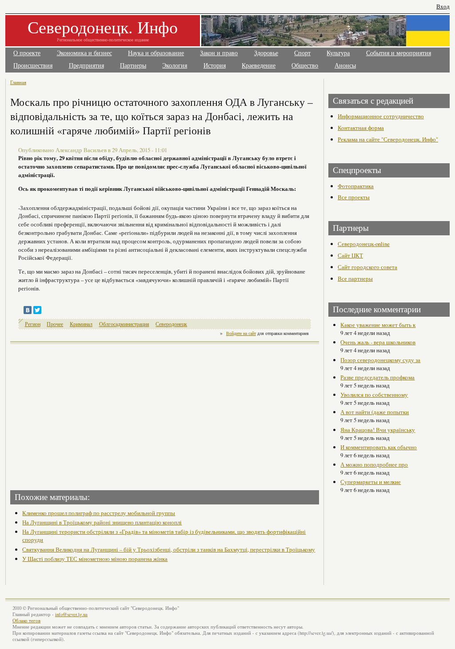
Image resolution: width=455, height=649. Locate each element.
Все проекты (354, 197)
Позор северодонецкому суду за (380, 360)
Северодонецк (171, 324)
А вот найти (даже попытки (374, 412)
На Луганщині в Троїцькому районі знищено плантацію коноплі (102, 522)
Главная (18, 82)
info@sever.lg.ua (71, 614)
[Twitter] (37, 310)
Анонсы (345, 65)
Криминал (81, 324)
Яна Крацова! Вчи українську (377, 430)
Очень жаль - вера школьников (377, 342)
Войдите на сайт (241, 333)
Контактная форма (361, 128)
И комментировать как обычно (378, 447)
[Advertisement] (88, 414)
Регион (32, 324)
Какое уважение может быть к (377, 325)
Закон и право (219, 53)
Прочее (55, 324)
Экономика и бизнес (84, 53)
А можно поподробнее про (374, 464)
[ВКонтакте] (28, 310)
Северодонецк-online (364, 244)
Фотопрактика (356, 186)
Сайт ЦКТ (350, 255)
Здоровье (266, 53)
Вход (443, 6)
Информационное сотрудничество (381, 116)
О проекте (26, 53)
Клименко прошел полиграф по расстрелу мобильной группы (98, 513)
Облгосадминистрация (124, 324)
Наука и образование (156, 53)
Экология (174, 65)
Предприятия (86, 65)
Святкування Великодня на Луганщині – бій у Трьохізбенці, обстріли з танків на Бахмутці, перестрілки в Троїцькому (168, 549)
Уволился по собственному (374, 395)
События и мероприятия (398, 53)
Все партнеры (355, 278)
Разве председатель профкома (377, 377)
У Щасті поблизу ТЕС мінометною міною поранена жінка (95, 559)
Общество (304, 65)
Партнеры (133, 65)
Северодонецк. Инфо (103, 27)
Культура (338, 53)
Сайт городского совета (367, 267)
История (215, 65)
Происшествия (32, 65)
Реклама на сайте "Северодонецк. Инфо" (388, 139)
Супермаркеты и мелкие (370, 482)
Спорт (302, 53)
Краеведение (258, 65)
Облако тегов (26, 620)
